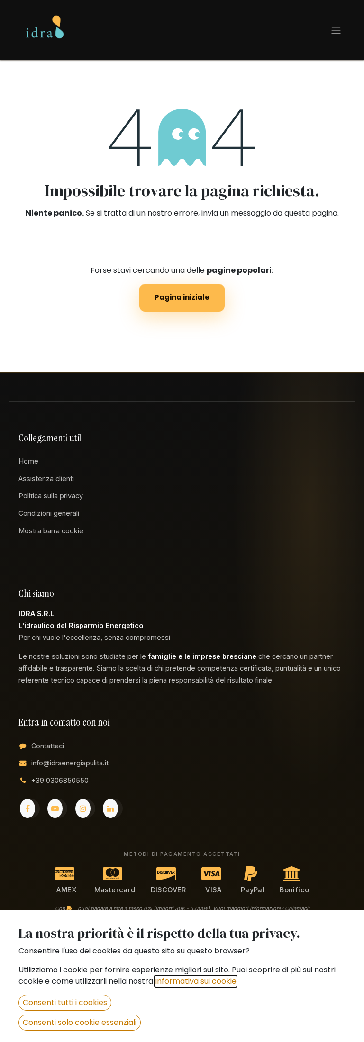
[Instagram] (85, 808)
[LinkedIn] (113, 808)
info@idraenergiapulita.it (70, 763)
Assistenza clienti (46, 479)
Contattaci (47, 746)
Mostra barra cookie (50, 531)
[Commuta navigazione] (336, 30)
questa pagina (310, 212)
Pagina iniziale (182, 297)
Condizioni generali (48, 513)
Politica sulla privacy (50, 496)
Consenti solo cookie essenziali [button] (79, 1022)
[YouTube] (57, 808)
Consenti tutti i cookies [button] (65, 1002)
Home (28, 461)
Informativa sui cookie (196, 981)
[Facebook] (30, 808)
